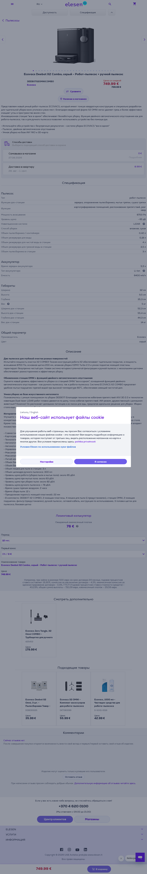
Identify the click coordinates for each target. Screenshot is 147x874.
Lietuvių (24, 412)
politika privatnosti (85, 441)
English (34, 412)
